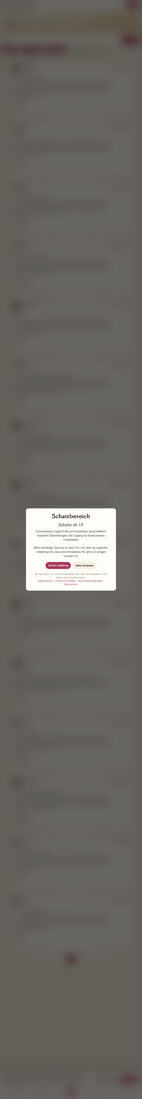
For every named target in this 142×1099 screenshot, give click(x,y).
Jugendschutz (45, 580)
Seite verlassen (85, 565)
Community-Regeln (65, 580)
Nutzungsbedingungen (90, 580)
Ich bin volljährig (58, 565)
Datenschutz (71, 584)
